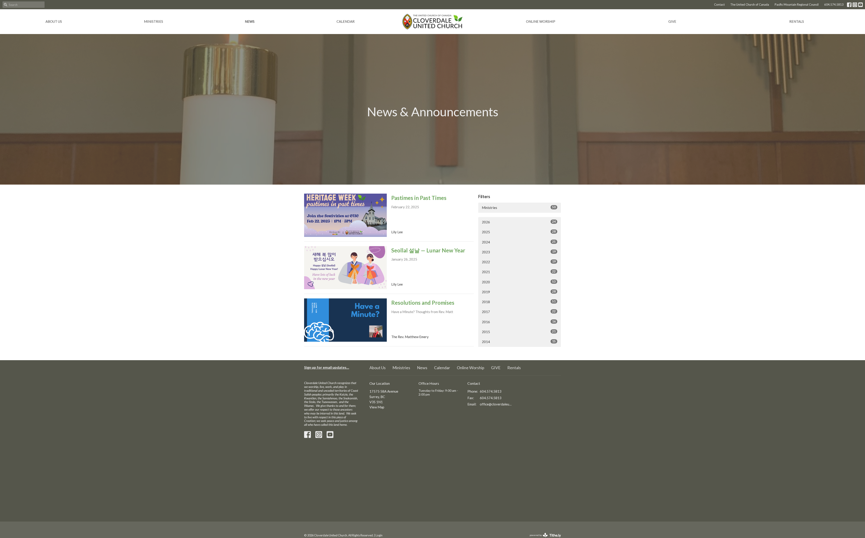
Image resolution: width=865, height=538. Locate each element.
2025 (519, 232)
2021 (519, 272)
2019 (519, 292)
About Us (54, 21)
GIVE (672, 21)
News (250, 21)
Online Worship (540, 21)
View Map (376, 407)
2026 (519, 222)
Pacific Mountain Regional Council (797, 4)
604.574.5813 (834, 4)
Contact (719, 4)
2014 (519, 341)
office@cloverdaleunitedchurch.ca (496, 404)
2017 (519, 311)
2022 (519, 262)
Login (379, 535)
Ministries (153, 21)
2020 (519, 282)
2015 (519, 332)
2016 (519, 322)
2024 (519, 242)
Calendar (346, 21)
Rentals (796, 21)
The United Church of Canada (749, 4)
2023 (519, 252)
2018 (519, 302)
